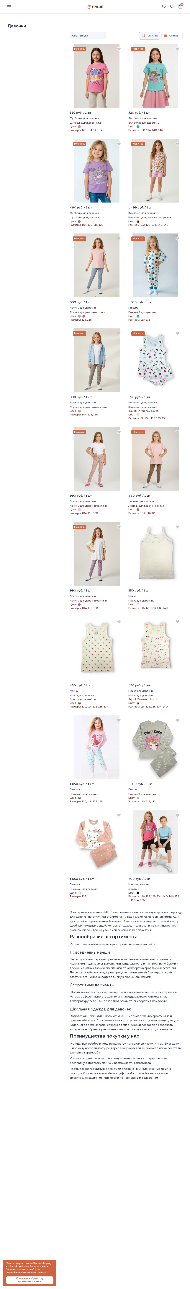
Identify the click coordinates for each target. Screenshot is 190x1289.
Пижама (133, 307)
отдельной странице (34, 1272)
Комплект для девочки (142, 213)
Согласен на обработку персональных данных (29, 1280)
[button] (95, 296)
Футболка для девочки (84, 118)
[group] (97, 76)
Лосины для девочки (83, 307)
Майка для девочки (140, 691)
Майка (132, 596)
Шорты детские (138, 884)
